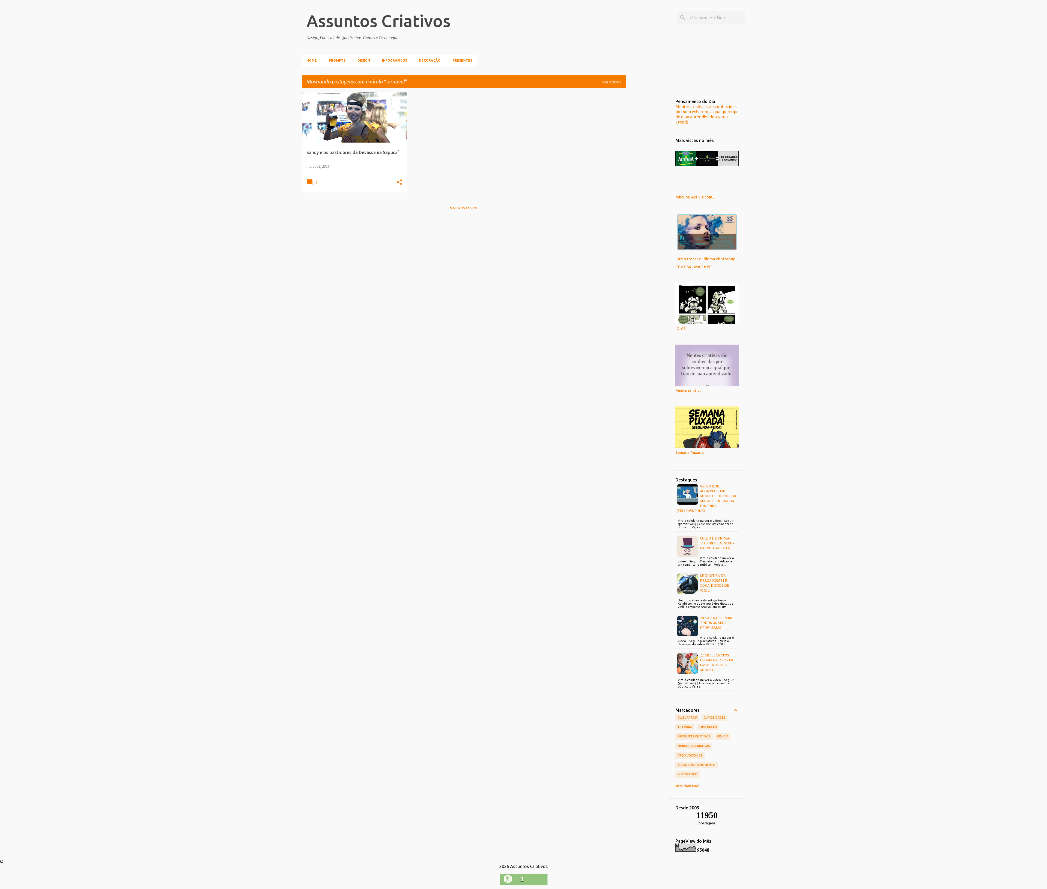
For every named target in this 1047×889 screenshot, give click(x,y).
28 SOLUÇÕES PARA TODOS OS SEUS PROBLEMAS (716, 623)
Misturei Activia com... (695, 197)
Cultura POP (687, 717)
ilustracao (708, 727)
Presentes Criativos (694, 736)
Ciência (722, 736)
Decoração (430, 60)
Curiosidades (714, 717)
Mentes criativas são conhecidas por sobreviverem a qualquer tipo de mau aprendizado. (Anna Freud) (707, 114)
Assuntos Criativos (378, 20)
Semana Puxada (689, 452)
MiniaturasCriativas (694, 746)
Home (311, 60)
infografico (687, 774)
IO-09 (680, 329)
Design (363, 60)
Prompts (337, 60)
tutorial (685, 727)
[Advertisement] (647, 174)
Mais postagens (464, 208)
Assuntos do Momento (696, 765)
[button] (399, 182)
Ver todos (611, 82)
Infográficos (394, 60)
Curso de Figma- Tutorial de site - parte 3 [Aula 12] (717, 543)
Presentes (462, 60)
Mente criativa (688, 390)
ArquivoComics (690, 755)
